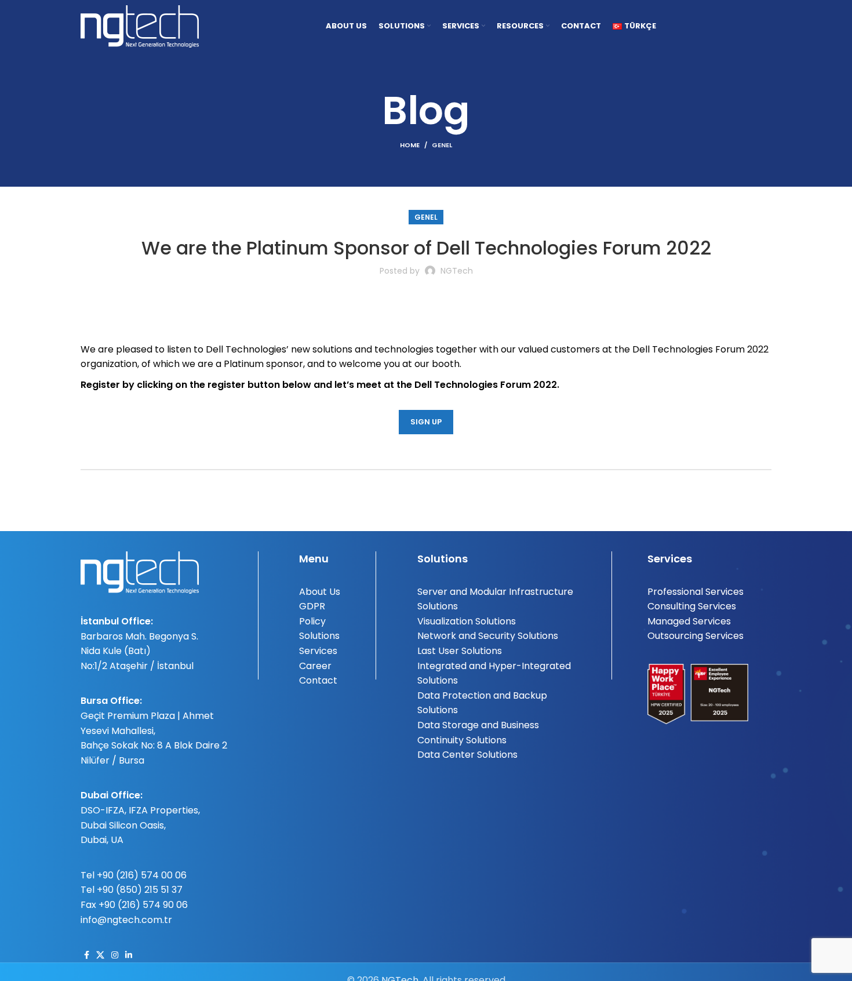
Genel (442, 145)
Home (410, 145)
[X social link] (100, 954)
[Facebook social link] (87, 954)
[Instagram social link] (115, 954)
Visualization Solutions (466, 621)
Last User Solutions (459, 650)
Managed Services (689, 621)
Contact (318, 680)
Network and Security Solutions (487, 635)
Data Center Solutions (467, 754)
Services (318, 650)
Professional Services (695, 591)
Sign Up (426, 421)
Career (315, 666)
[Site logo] (140, 25)
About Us (319, 591)
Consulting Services (691, 606)
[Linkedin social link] (129, 954)
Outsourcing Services (695, 635)
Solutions (319, 635)
